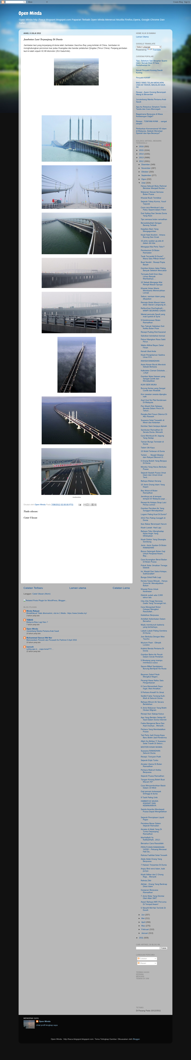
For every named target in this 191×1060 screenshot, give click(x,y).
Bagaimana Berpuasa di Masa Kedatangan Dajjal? (149, 115)
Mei (143, 918)
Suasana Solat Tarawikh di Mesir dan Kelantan (152, 421)
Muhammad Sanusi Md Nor (39, 638)
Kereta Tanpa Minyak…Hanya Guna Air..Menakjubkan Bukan (154, 583)
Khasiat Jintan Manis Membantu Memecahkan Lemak (153, 290)
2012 (141, 161)
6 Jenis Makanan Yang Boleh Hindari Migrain (154, 709)
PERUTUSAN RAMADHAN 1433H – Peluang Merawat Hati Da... (154, 849)
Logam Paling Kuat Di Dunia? (154, 514)
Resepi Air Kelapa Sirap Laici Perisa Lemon (153, 503)
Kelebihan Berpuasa (150, 615)
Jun (143, 915)
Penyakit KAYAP (143, 78)
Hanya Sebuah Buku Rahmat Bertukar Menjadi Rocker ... (154, 187)
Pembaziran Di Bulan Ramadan (150, 251)
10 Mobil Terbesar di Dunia (153, 451)
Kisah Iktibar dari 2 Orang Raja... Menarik (152, 875)
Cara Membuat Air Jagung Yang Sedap (152, 437)
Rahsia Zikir (146, 880)
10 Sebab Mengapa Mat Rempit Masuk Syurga (151, 283)
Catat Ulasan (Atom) (41, 594)
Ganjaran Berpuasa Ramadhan (149, 891)
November (146, 168)
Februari (145, 929)
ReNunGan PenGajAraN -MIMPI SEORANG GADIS (153, 309)
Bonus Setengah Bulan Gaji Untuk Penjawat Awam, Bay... (153, 553)
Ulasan (142, 963)
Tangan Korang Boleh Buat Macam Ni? (153, 781)
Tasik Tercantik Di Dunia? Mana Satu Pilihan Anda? (153, 257)
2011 (141, 938)
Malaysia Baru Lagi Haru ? (37, 622)
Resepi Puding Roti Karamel (153, 332)
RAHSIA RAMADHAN (150, 361)
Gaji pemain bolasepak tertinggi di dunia (151, 792)
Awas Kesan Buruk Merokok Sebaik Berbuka (153, 366)
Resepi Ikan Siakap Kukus (152, 714)
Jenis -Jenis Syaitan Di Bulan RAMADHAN (153, 546)
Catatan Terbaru (33, 587)
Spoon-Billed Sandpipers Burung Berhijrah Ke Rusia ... (153, 668)
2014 (141, 154)
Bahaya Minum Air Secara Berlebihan (152, 703)
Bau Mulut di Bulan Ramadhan (149, 492)
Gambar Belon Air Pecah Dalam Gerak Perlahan (152, 655)
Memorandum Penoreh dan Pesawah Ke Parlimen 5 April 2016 (51, 640)
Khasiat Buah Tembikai (151, 198)
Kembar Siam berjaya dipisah (154, 426)
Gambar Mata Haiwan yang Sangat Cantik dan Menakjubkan (153, 378)
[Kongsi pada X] (90, 504)
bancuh (30, 647)
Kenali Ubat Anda (148, 351)
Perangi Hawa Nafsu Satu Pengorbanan (152, 681)
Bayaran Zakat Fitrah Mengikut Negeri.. (150, 675)
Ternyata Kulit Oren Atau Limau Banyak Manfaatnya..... (151, 276)
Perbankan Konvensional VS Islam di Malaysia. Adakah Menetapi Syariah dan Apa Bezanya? (151, 131)
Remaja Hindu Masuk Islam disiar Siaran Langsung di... (154, 303)
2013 (141, 157)
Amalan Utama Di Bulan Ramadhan (151, 765)
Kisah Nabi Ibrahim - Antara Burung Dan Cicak (153, 236)
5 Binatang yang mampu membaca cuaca (151, 661)
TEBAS (29, 620)
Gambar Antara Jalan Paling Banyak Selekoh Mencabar (154, 269)
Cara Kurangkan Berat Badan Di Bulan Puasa (154, 561)
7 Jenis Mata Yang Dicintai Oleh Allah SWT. (152, 897)
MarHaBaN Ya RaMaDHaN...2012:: (151, 838)
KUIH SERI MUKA (149, 385)
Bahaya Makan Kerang (151, 481)
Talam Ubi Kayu (148, 448)
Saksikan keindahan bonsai (153, 336)
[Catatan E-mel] (80, 505)
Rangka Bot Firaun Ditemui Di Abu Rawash (154, 415)
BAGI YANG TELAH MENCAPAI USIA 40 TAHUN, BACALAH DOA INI (150, 85)
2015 (141, 150)
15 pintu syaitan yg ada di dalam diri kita (152, 242)
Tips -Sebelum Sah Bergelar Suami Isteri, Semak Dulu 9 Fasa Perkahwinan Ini (151, 63)
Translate (157, 50)
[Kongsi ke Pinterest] (95, 504)
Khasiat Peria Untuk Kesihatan (149, 590)
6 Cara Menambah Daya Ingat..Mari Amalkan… (152, 687)
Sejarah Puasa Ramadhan (152, 776)
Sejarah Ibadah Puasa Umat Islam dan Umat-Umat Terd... (153, 475)
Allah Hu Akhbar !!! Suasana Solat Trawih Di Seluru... (153, 742)
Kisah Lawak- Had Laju (151, 528)
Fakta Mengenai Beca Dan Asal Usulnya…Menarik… (153, 724)
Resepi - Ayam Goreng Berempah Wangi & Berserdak (151, 93)
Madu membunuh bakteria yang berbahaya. (152, 626)
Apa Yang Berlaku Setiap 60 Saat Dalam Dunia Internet (153, 718)
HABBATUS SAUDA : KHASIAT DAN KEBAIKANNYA (150, 803)
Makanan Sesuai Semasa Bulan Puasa (152, 193)
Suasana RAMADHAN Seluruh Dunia (150, 752)
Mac (143, 926)
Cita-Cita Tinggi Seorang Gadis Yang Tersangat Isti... (154, 602)
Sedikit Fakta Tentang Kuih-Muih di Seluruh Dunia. (153, 697)
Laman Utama (142, 37)
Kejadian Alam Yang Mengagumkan (149, 230)
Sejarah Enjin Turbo (149, 760)
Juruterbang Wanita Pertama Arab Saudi (42, 631)
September (146, 175)
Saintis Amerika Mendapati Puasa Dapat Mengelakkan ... (154, 811)
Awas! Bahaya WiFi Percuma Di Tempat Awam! (153, 903)
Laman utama (77, 587)
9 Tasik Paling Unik (149, 797)
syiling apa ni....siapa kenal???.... (40, 649)
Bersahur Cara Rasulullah (152, 843)
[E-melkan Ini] (84, 504)
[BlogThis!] (87, 504)
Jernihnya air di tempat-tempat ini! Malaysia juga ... (154, 497)
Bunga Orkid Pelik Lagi (151, 577)
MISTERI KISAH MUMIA (151, 747)
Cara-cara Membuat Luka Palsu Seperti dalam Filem (153, 208)
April (143, 922)
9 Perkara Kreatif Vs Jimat (152, 692)
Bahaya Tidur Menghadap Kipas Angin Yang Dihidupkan (152, 533)
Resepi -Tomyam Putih (151, 757)
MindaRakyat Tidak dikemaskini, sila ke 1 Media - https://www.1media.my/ (56, 613)
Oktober (145, 172)
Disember (145, 164)
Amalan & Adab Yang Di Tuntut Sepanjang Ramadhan (151, 831)
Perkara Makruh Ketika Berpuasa (151, 771)
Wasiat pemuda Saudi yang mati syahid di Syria (153, 315)
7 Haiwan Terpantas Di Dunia (154, 865)
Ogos (144, 179)
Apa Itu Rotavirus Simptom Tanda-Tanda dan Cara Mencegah (151, 108)
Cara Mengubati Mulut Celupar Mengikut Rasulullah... (151, 609)
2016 (141, 146)
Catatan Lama (121, 587)
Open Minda (30, 13)
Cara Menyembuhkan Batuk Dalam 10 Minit (153, 787)
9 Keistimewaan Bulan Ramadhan (150, 321)
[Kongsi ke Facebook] (92, 504)
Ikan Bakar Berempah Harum (154, 524)
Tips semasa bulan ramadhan (154, 219)
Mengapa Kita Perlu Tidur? (152, 247)
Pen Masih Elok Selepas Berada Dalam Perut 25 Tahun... (152, 408)
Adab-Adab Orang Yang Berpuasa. (151, 860)
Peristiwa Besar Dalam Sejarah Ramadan (151, 824)
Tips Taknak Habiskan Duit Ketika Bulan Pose (152, 327)
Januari (144, 933)
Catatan (143, 959)
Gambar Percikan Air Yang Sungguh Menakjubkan (152, 509)
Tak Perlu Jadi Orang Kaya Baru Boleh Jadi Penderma (154, 736)
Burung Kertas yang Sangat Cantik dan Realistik (153, 389)
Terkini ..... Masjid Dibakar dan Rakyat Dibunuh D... (153, 456)
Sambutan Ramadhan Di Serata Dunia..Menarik (152, 431)
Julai (143, 183)
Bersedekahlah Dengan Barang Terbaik (151, 224)
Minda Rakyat (32, 611)
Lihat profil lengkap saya (47, 1025)
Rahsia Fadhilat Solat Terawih (154, 855)
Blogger (136, 1039)
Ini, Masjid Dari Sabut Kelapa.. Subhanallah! (154, 572)
